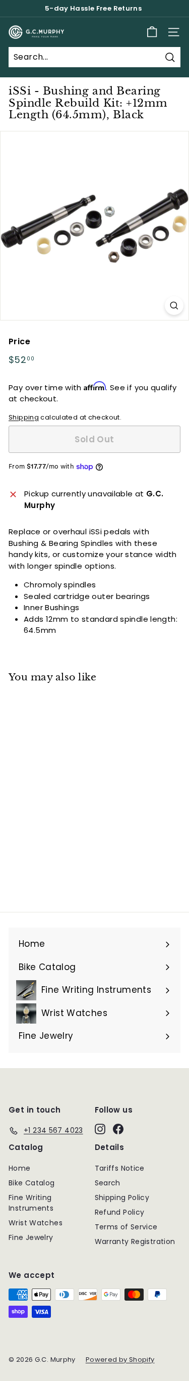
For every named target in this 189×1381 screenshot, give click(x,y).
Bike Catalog (32, 1183)
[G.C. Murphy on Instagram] (100, 1128)
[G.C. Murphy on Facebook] (118, 1128)
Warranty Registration (135, 1241)
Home (20, 1168)
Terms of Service (126, 1227)
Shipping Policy (122, 1197)
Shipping (24, 417)
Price (19, 341)
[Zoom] (174, 305)
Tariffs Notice (120, 1168)
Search (107, 1183)
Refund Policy (120, 1212)
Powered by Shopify (120, 1359)
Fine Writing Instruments (31, 1202)
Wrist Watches (35, 1223)
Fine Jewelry (31, 1237)
